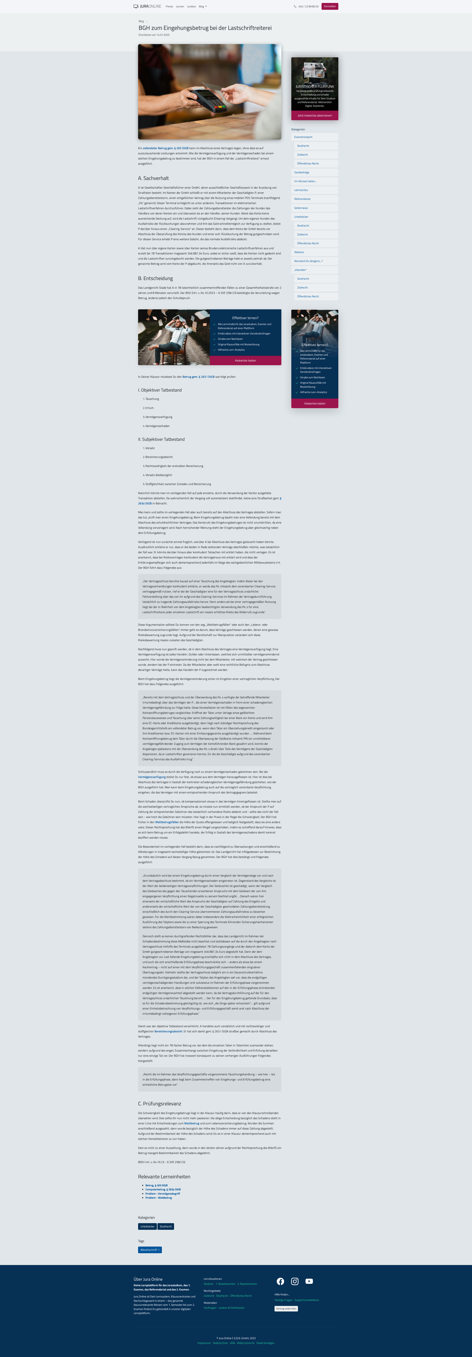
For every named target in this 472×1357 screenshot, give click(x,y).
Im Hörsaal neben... (305, 181)
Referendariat (302, 199)
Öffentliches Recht (308, 163)
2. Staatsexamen (247, 1284)
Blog (141, 21)
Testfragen (210, 1308)
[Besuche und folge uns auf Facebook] (281, 1281)
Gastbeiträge (301, 172)
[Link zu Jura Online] (147, 6)
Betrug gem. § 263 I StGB (199, 376)
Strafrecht (166, 1226)
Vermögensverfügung (152, 777)
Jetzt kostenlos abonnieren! (315, 115)
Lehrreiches (301, 190)
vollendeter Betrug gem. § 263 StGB (166, 148)
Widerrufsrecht (246, 1343)
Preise (169, 6)
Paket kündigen (265, 1343)
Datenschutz (220, 1343)
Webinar (299, 252)
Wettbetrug (191, 1123)
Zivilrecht (302, 154)
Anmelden (330, 6)
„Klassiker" (300, 270)
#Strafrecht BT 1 (149, 1250)
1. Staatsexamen (225, 1284)
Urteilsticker (147, 1226)
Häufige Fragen (284, 1300)
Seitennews (301, 208)
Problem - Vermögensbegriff (162, 1193)
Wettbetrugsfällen (167, 822)
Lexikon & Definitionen (231, 1308)
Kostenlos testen (245, 360)
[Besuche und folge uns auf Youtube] (309, 1281)
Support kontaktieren (307, 1300)
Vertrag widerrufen (286, 1308)
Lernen (180, 6)
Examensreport (303, 137)
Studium (209, 1284)
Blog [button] (202, 6)
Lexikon (191, 6)
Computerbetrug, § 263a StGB (163, 1189)
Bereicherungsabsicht (168, 1031)
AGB (232, 1343)
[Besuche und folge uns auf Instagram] (295, 1281)
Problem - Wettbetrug (158, 1198)
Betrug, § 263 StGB (156, 1185)
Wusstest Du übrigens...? (308, 261)
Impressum (204, 1343)
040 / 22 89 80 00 (308, 6)
